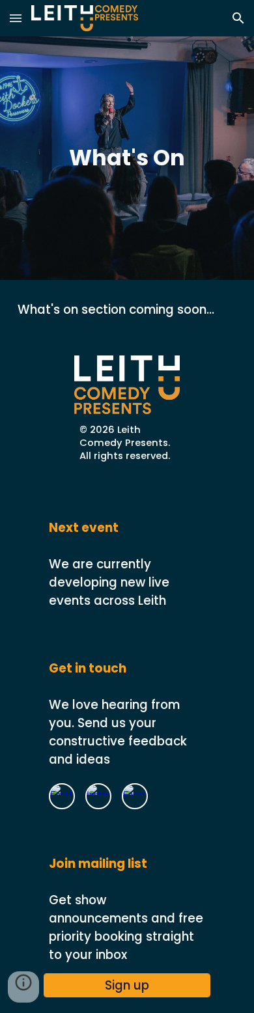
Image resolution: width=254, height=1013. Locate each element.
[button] (15, 18)
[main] (127, 158)
